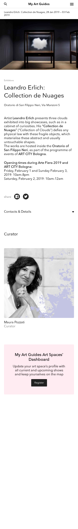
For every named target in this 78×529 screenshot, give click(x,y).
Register (39, 382)
